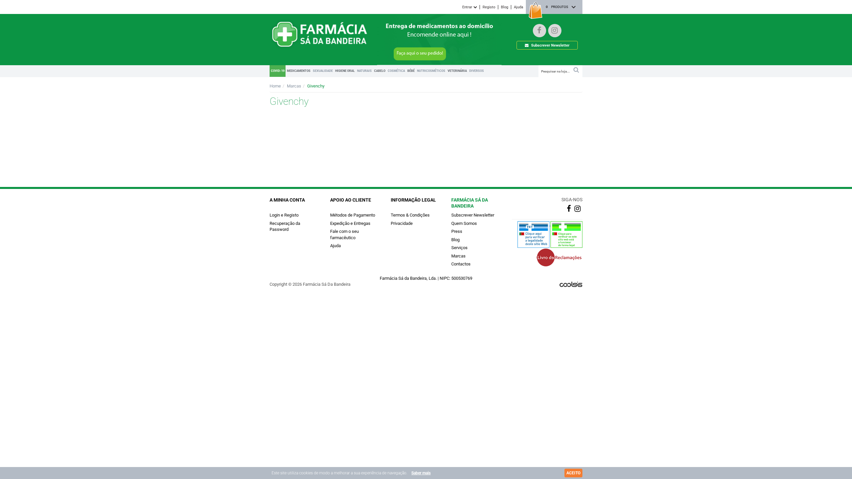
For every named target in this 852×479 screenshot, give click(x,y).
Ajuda (518, 7)
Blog (504, 7)
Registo (489, 7)
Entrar (467, 7)
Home (275, 85)
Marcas (294, 85)
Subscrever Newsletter (549, 45)
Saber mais (421, 473)
